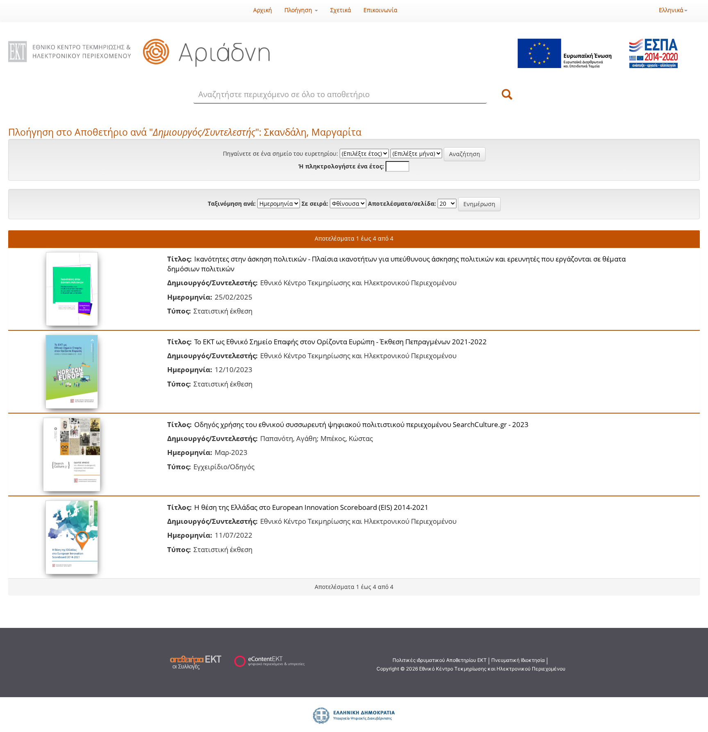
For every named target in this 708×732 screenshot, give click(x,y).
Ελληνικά (671, 10)
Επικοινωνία (380, 10)
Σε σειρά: (315, 203)
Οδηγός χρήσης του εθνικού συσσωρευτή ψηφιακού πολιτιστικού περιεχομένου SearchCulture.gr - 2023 (361, 424)
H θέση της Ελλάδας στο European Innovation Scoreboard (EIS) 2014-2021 (311, 507)
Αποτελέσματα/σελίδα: (402, 203)
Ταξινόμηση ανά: (232, 203)
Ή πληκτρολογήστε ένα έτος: (341, 166)
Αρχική (262, 10)
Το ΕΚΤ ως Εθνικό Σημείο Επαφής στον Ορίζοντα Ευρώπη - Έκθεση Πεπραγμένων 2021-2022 (340, 341)
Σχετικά (340, 10)
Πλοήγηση (299, 10)
